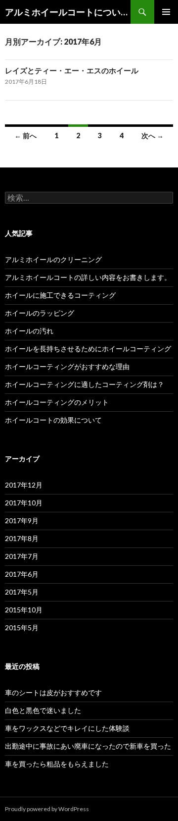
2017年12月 (24, 485)
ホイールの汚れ (29, 331)
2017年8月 (22, 538)
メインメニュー (166, 12)
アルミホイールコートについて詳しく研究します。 (68, 11)
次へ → (152, 135)
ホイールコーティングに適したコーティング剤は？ (84, 384)
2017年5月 (22, 592)
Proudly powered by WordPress (47, 809)
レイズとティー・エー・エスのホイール (71, 70)
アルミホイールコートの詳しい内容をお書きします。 (88, 277)
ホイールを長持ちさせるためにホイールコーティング (88, 348)
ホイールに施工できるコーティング (60, 295)
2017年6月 (22, 574)
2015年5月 (22, 627)
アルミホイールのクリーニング (53, 259)
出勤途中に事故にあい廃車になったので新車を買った (88, 746)
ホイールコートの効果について (53, 420)
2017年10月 (24, 502)
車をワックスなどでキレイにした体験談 (67, 728)
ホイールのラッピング (39, 313)
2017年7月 (22, 556)
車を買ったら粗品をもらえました (57, 764)
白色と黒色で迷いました (43, 710)
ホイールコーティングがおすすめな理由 (67, 366)
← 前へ (25, 135)
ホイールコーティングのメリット (57, 402)
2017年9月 (22, 520)
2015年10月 (24, 609)
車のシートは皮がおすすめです (53, 692)
